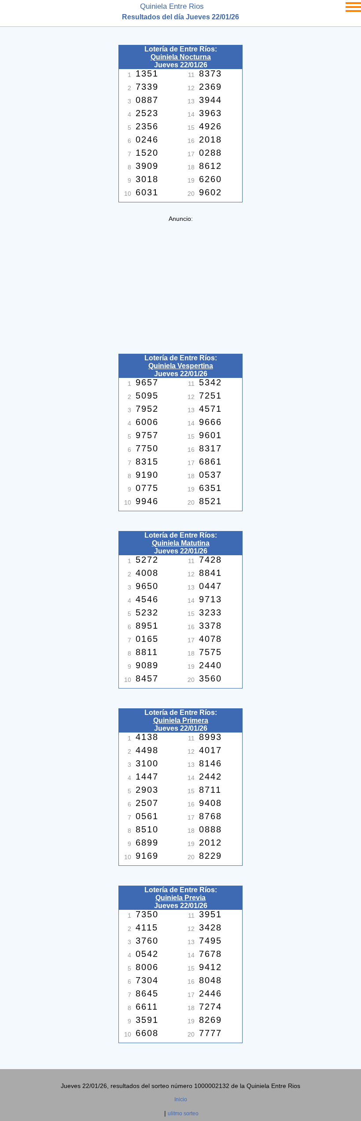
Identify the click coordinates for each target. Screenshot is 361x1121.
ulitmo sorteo (183, 1113)
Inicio (180, 1099)
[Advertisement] (180, 283)
